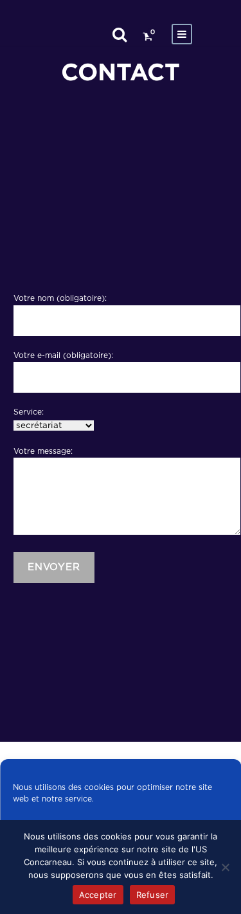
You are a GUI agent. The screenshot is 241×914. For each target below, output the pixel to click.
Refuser (152, 895)
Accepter (98, 895)
